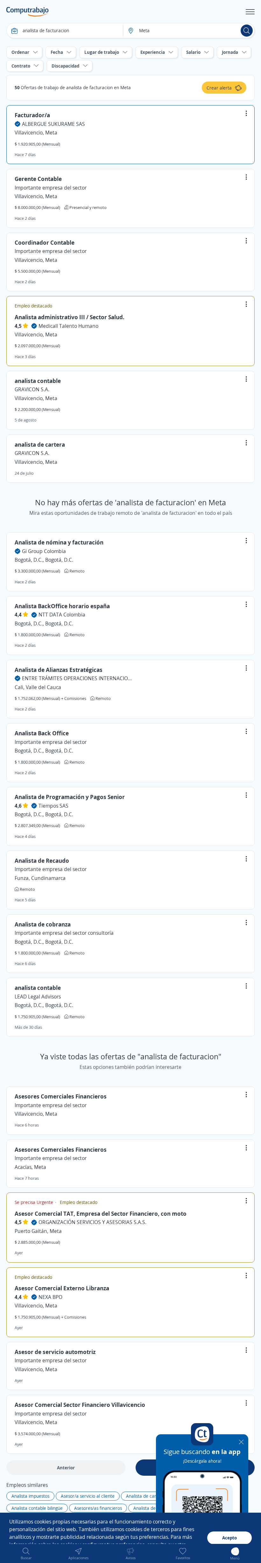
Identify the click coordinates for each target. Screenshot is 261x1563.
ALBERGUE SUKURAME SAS (53, 123)
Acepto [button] (229, 1538)
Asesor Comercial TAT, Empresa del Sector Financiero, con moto (101, 1213)
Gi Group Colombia (44, 551)
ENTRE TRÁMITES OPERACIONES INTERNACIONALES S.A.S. (77, 678)
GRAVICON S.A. (32, 389)
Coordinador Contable (44, 242)
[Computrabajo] (27, 12)
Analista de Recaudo (42, 860)
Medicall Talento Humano (68, 325)
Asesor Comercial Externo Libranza (62, 1288)
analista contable (38, 381)
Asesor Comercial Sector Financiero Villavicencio (80, 1404)
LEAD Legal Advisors (38, 996)
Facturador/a (32, 115)
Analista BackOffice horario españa (62, 606)
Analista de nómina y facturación (59, 542)
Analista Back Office (42, 733)
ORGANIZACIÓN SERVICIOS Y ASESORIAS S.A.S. (92, 1222)
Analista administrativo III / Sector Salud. (69, 317)
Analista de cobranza (43, 924)
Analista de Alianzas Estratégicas (58, 669)
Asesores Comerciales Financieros (61, 1096)
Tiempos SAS (53, 805)
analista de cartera (40, 444)
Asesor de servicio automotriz (55, 1352)
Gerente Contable (38, 179)
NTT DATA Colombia (62, 614)
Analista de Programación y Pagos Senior (70, 797)
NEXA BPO (50, 1296)
